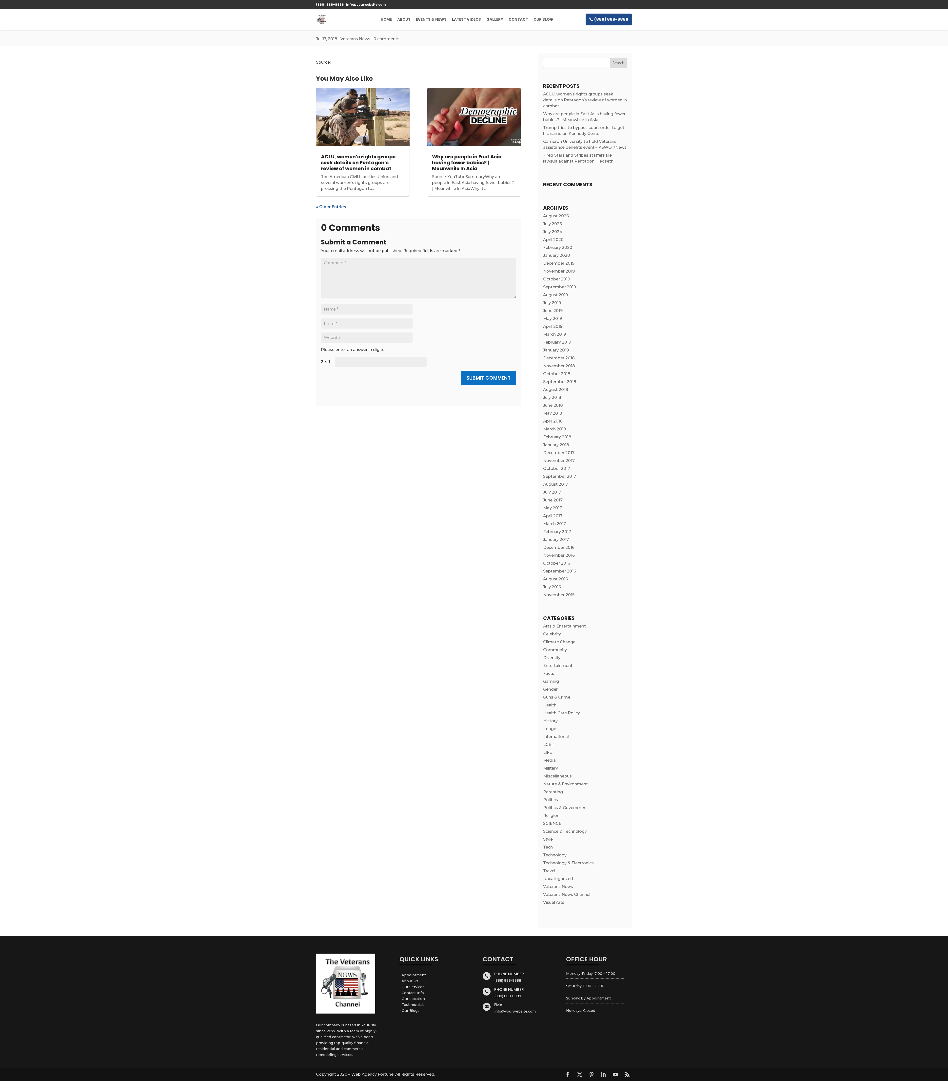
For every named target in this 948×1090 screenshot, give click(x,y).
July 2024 (552, 231)
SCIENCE (552, 823)
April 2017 (552, 516)
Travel (549, 870)
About (404, 19)
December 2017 (558, 452)
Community (555, 649)
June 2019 (553, 310)
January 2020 (556, 255)
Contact (518, 19)
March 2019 (554, 334)
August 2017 (555, 484)
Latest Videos (466, 19)
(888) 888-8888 (611, 19)
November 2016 (559, 555)
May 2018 (552, 413)
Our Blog (543, 19)
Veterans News (355, 39)
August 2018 (555, 389)
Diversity (551, 657)
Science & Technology (565, 831)
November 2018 (559, 366)
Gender (550, 689)
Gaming (551, 681)
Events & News (431, 19)
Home (386, 19)
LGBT (548, 744)
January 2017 (556, 539)
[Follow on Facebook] (568, 1074)
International (556, 736)
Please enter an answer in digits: (353, 349)
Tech (548, 847)
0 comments (386, 39)
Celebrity (552, 634)
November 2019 (559, 271)
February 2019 (557, 342)
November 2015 (558, 594)
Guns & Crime (556, 697)
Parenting (553, 792)
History (550, 721)
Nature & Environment (565, 784)
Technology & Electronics (568, 863)
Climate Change (559, 642)
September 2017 (559, 476)
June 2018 (553, 405)
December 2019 (558, 263)
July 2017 (552, 492)
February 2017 (557, 531)
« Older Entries (331, 206)
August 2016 (555, 579)
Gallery (494, 19)
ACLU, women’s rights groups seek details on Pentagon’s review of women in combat (358, 162)
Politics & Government (565, 807)
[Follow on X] (580, 1074)
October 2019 (556, 279)
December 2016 (558, 547)
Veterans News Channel (566, 894)
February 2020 (557, 247)
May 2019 (552, 318)
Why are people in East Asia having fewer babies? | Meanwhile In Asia (467, 162)
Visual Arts (553, 902)
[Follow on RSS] (627, 1074)
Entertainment (558, 665)
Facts (548, 673)
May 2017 (552, 508)
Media (549, 760)
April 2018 (553, 421)
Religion (551, 815)
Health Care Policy (561, 713)
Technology (555, 855)
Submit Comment (488, 377)
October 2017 (556, 468)
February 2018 (557, 437)
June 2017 (553, 500)
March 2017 (554, 523)
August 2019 (555, 295)
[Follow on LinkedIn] (603, 1074)
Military (550, 768)
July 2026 (552, 224)
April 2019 (552, 326)
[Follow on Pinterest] (591, 1074)
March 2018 (554, 429)
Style (548, 839)
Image (549, 728)
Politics (550, 799)
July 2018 (552, 397)
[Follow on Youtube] (615, 1074)
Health (549, 705)
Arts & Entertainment (564, 626)
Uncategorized (558, 878)
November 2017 (559, 460)
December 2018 (559, 358)
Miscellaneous (557, 776)
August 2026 (556, 216)
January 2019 (556, 350)
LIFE (547, 752)
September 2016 (559, 571)
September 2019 (559, 287)
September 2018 (559, 381)
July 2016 (552, 587)
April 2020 (553, 239)
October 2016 (556, 563)
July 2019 (552, 302)
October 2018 (556, 373)
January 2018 (556, 445)
